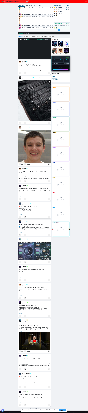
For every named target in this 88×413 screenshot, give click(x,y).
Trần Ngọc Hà (59, 11)
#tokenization (31, 275)
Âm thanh (45, 36)
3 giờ (22, 186)
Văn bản (26, 36)
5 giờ (22, 392)
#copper (30, 401)
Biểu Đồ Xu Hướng (39, 39)
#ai (34, 275)
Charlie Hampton (25, 126)
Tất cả (21, 36)
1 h (22, 62)
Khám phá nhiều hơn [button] (25, 410)
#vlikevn (53, 76)
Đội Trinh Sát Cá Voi (26, 203)
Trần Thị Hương (59, 7)
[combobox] (16, 1)
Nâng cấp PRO (61, 69)
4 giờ (22, 267)
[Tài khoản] (86, 1)
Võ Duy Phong (59, 13)
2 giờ (22, 128)
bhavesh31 (24, 61)
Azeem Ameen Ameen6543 (27, 77)
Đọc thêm (20, 196)
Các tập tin (52, 36)
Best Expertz (24, 238)
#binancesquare (21, 195)
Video (39, 36)
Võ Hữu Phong (59, 9)
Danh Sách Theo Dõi (46, 39)
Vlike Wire (24, 185)
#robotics (36, 275)
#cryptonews (26, 195)
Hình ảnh (33, 36)
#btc (30, 195)
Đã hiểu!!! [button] (61, 410)
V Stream (24, 319)
